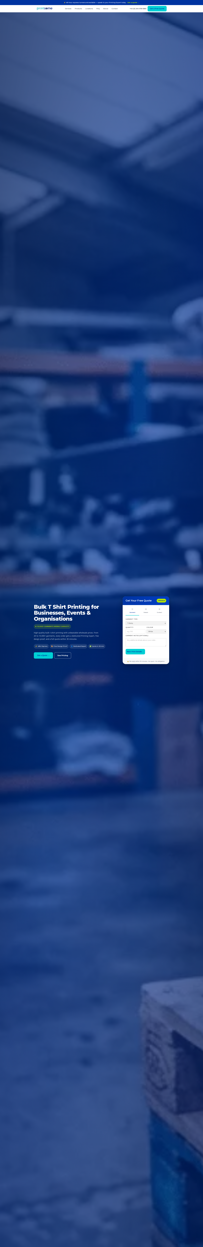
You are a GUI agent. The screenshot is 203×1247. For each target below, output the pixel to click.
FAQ (98, 9)
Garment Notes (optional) (137, 635)
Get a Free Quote (157, 9)
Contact (115, 9)
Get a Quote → (43, 655)
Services (68, 9)
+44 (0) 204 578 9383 (138, 9)
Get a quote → (133, 2)
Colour (150, 627)
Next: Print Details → (135, 652)
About (105, 9)
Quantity (129, 627)
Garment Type (132, 619)
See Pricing (62, 655)
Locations (89, 9)
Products (78, 9)
